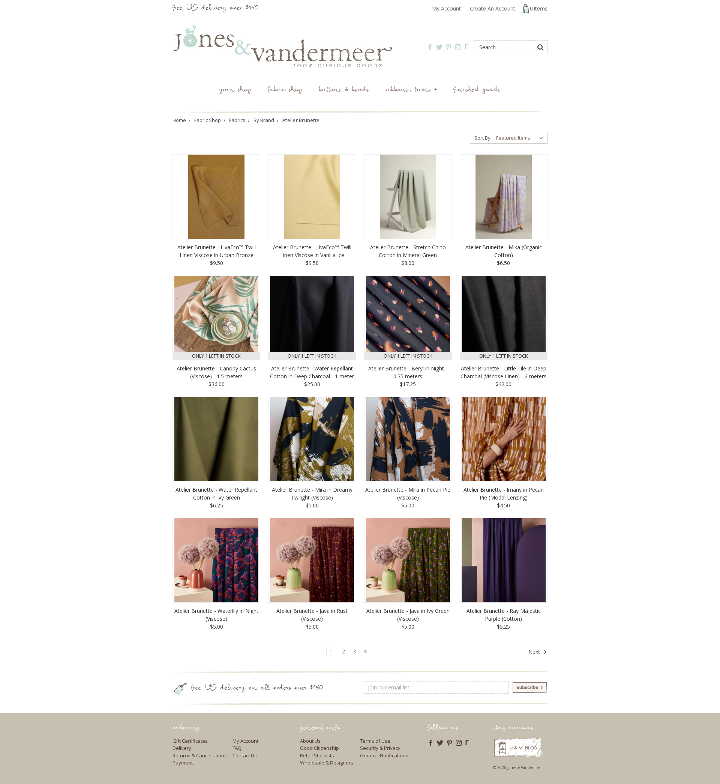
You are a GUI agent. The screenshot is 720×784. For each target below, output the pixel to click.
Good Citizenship (319, 748)
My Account (446, 8)
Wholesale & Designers (326, 762)
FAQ (237, 748)
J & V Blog (518, 747)
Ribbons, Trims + (411, 90)
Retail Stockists (317, 755)
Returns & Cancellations (199, 755)
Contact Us (244, 755)
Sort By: (483, 137)
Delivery (181, 748)
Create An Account (492, 8)
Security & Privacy (380, 748)
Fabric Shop (285, 90)
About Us (310, 740)
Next (535, 651)
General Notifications (384, 755)
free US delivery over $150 (215, 8)
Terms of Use (375, 740)
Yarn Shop (235, 90)
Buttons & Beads (344, 90)
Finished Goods (477, 90)
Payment (182, 762)
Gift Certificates (190, 740)
